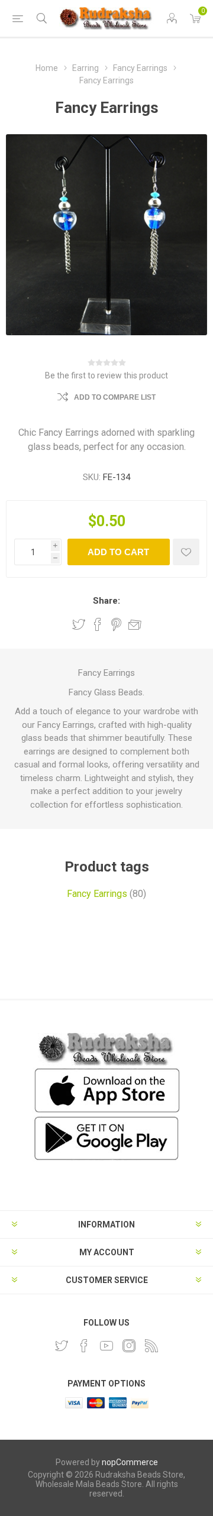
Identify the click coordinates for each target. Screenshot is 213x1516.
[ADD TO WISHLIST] (186, 552)
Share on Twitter (78, 624)
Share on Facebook (97, 624)
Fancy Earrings (97, 893)
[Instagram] (129, 1345)
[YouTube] (106, 1345)
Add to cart (118, 552)
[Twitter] (61, 1345)
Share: (106, 600)
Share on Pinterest (116, 624)
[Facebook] (84, 1345)
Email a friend (134, 624)
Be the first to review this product (106, 375)
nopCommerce (130, 1462)
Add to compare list (115, 397)
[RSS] (151, 1345)
